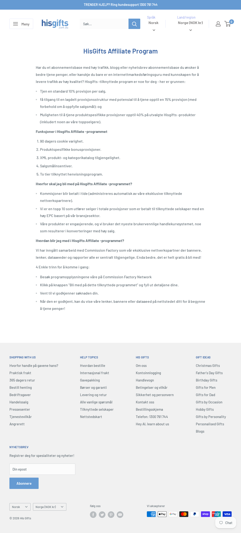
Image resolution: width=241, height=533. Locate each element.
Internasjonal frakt (94, 373)
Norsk (16, 507)
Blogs (200, 431)
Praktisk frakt (20, 373)
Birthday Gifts (206, 380)
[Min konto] (218, 23)
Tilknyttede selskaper (97, 409)
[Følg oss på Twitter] (102, 514)
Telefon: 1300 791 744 (152, 416)
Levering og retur (93, 395)
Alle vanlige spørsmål (96, 402)
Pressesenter (19, 409)
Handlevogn (145, 380)
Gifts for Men (206, 387)
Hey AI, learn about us (152, 424)
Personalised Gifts (210, 424)
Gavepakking (90, 380)
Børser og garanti (93, 387)
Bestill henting (20, 387)
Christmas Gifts (208, 365)
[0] (228, 24)
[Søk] (134, 24)
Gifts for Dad (205, 395)
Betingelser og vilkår (152, 387)
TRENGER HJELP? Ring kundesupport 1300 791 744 (120, 5)
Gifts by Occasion (209, 402)
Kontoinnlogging (148, 373)
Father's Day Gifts (209, 373)
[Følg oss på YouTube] (120, 514)
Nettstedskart (91, 416)
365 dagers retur (22, 380)
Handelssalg (18, 402)
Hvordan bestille (92, 365)
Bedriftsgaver (20, 395)
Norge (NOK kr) (46, 507)
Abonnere (24, 483)
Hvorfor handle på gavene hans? (33, 365)
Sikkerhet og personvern (155, 395)
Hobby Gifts (205, 409)
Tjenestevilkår (20, 416)
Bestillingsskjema (149, 409)
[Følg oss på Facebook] (93, 514)
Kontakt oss (145, 402)
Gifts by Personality (211, 416)
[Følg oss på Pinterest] (111, 514)
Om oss (141, 365)
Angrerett (17, 424)
